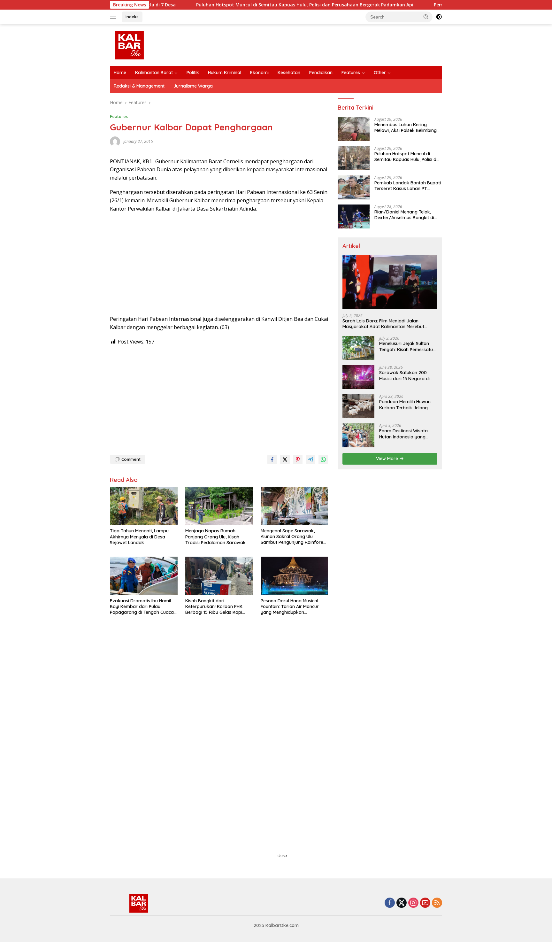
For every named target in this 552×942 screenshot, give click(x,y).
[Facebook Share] (272, 459)
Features (350, 72)
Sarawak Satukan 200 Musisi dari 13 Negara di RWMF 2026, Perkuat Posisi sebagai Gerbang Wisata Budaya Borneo (407, 375)
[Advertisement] (219, 264)
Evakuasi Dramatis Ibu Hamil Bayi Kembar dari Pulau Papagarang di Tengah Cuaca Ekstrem (142, 606)
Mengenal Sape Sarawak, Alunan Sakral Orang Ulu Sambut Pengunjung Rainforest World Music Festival (294, 536)
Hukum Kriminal (224, 72)
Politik (193, 72)
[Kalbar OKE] (153, 45)
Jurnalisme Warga (193, 86)
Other (380, 72)
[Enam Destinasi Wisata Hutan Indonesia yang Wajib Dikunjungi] (358, 435)
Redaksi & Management (139, 86)
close (282, 855)
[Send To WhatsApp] (323, 459)
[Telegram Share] (310, 459)
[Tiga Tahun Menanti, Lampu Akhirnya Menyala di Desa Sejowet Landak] (144, 506)
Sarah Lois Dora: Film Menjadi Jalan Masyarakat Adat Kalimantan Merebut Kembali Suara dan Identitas (383, 323)
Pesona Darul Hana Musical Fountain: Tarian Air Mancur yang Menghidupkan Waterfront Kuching (290, 606)
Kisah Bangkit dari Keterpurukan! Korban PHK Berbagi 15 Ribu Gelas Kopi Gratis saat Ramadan (213, 606)
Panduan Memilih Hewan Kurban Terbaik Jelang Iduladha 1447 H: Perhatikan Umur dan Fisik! (407, 404)
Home (120, 72)
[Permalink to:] (115, 141)
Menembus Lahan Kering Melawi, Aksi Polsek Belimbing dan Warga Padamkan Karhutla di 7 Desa (405, 127)
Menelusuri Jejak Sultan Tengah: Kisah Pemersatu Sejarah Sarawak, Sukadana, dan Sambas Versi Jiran (406, 346)
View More (387, 458)
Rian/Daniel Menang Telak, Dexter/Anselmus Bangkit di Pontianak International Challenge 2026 (404, 214)
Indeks (132, 16)
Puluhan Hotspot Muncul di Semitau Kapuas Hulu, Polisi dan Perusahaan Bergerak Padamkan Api (267, 5)
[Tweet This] (285, 459)
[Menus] (114, 17)
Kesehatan (289, 72)
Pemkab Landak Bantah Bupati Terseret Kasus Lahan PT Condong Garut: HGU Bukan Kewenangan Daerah (407, 185)
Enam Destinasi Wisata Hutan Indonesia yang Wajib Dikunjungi (403, 433)
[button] (426, 17)
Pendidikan (321, 72)
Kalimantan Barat (154, 72)
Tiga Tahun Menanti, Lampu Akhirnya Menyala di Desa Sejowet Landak (139, 536)
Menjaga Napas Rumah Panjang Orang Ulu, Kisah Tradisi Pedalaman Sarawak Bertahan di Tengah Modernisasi (215, 536)
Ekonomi (259, 72)
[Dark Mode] (439, 17)
